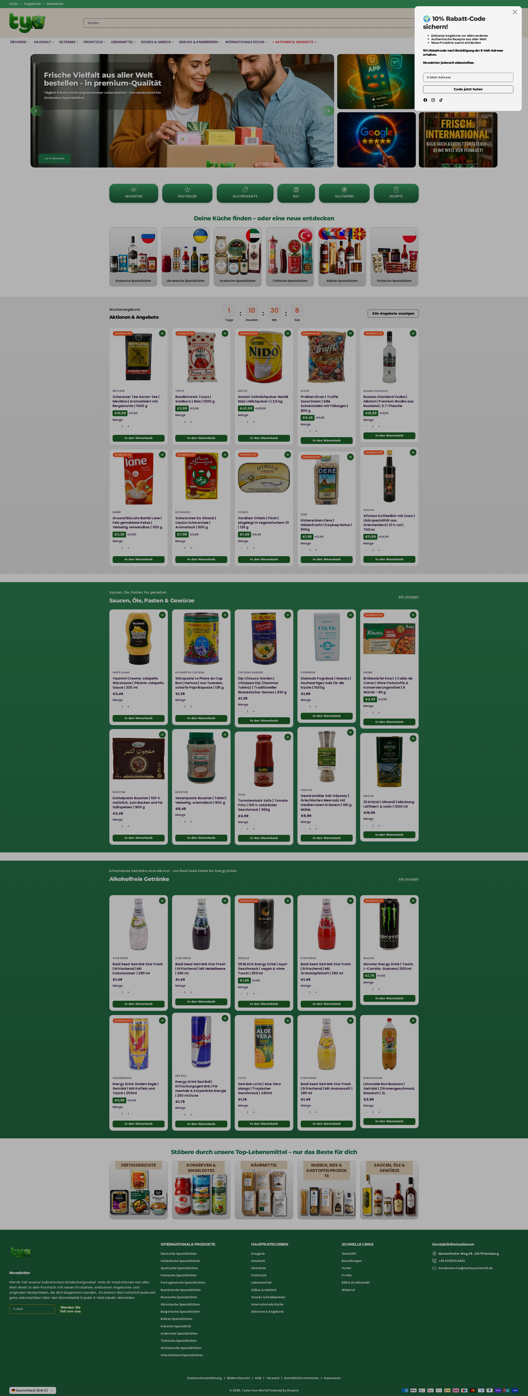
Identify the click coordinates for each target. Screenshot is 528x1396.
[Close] (515, 12)
